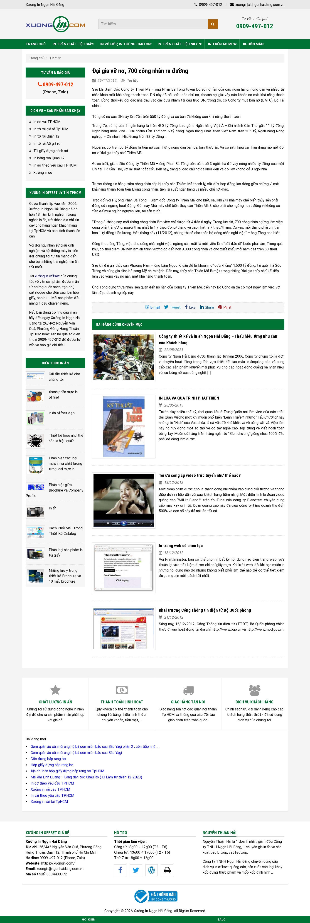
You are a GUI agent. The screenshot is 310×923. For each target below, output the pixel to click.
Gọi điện (88, 919)
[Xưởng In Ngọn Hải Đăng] (55, 24)
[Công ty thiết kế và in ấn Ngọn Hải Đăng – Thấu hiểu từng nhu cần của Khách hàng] (124, 357)
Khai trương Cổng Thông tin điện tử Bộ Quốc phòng (205, 610)
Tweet (175, 307)
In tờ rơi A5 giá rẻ (46, 143)
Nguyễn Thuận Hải (217, 841)
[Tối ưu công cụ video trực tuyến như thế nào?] (124, 500)
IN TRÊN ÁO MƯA (222, 44)
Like (192, 307)
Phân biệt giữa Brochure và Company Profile (54, 490)
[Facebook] (120, 870)
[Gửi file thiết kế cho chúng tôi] (35, 375)
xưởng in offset (47, 276)
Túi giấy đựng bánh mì (50, 151)
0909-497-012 (210, 4)
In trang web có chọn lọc (181, 545)
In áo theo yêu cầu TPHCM (54, 165)
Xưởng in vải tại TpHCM (49, 801)
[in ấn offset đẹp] (35, 418)
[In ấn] (35, 512)
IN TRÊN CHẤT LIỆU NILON (179, 44)
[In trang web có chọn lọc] (124, 568)
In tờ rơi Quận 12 (46, 136)
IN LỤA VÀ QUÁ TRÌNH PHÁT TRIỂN (189, 398)
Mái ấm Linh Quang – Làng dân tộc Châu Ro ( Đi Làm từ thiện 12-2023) (86, 777)
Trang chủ (36, 58)
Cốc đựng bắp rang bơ (48, 759)
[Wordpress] (151, 870)
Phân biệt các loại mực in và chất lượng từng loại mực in (65, 463)
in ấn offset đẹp (62, 413)
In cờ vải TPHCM (46, 122)
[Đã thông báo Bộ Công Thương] (155, 896)
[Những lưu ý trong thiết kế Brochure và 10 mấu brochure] (35, 576)
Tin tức (55, 58)
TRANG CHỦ (36, 44)
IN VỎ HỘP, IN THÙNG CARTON (125, 44)
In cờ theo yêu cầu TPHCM (52, 783)
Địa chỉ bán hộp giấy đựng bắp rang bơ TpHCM (67, 771)
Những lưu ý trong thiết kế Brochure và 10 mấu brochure (65, 576)
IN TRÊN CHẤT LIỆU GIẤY (73, 44)
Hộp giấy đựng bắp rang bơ (52, 765)
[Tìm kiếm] (213, 24)
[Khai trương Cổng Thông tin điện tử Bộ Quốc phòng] (124, 628)
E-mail (155, 307)
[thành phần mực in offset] (35, 396)
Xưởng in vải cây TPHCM (50, 789)
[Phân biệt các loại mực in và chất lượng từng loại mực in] (35, 465)
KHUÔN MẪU (253, 44)
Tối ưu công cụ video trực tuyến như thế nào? (200, 475)
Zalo (221, 919)
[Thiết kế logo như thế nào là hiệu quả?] (35, 441)
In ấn (52, 508)
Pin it (227, 307)
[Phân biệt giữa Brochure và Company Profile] (35, 486)
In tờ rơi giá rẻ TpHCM (50, 129)
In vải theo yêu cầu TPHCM (52, 795)
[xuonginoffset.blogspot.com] (167, 870)
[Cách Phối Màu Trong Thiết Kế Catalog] (35, 533)
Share (209, 307)
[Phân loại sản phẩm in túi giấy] (35, 554)
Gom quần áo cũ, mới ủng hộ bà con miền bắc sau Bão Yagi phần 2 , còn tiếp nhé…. (94, 746)
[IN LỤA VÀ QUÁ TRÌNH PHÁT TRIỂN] (124, 426)
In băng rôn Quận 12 (49, 158)
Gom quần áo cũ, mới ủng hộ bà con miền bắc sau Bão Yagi (76, 753)
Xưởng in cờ (42, 172)
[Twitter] (136, 870)
